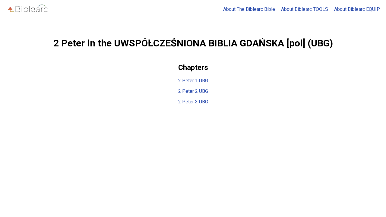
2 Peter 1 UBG (193, 80)
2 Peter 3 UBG (193, 102)
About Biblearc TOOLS (304, 9)
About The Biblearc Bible (249, 9)
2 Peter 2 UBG (193, 91)
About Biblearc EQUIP (357, 9)
